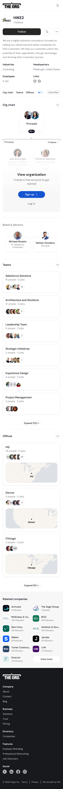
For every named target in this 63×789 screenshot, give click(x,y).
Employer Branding (13, 748)
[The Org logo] (12, 676)
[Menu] (57, 5)
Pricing (6, 723)
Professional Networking (16, 753)
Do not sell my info (51, 782)
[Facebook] (18, 771)
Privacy (35, 782)
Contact (7, 696)
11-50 (6, 81)
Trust (5, 718)
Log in (31, 203)
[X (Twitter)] (5, 771)
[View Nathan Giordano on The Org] (45, 235)
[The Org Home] (12, 5)
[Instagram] (25, 771)
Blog (5, 701)
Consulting (8, 69)
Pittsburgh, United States (46, 69)
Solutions (7, 713)
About (6, 691)
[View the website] (39, 81)
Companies (9, 736)
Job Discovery (10, 758)
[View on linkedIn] (34, 81)
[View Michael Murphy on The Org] (17, 235)
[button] (31, 124)
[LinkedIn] (11, 771)
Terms (24, 782)
